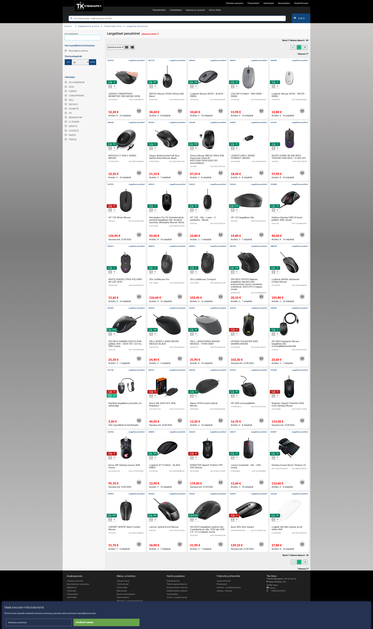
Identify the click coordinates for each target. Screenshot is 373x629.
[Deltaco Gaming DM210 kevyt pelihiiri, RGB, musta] (289, 212)
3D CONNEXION (77, 83)
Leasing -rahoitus (224, 591)
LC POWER (74, 122)
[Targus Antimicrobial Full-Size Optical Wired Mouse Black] (166, 150)
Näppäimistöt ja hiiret (88, 26)
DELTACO (73, 104)
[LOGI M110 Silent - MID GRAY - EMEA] (248, 88)
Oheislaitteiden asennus (177, 591)
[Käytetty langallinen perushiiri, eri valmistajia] (126, 398)
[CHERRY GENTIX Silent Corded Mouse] (126, 522)
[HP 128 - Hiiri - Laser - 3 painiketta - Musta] (207, 212)
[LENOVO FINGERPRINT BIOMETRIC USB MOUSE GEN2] (126, 88)
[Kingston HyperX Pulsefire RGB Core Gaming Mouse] (289, 398)
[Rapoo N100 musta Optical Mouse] (207, 398)
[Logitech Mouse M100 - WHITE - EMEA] (289, 88)
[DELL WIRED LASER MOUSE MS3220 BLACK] (166, 336)
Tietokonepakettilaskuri (177, 584)
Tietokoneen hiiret (113, 26)
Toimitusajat (122, 587)
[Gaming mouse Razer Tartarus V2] (289, 460)
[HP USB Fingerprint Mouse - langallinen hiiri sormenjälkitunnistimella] (289, 336)
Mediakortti (72, 587)
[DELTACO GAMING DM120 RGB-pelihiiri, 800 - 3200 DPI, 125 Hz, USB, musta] (126, 336)
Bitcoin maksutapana (126, 594)
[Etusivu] (88, 5)
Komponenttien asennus (177, 587)
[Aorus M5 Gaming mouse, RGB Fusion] (126, 460)
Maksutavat (122, 591)
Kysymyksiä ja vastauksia (78, 584)
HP (70, 113)
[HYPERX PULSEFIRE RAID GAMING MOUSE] (248, 336)
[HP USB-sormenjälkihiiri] (248, 398)
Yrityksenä (71, 591)
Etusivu (68, 26)
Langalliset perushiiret (137, 26)
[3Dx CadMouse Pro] (166, 274)
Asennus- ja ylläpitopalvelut (229, 587)
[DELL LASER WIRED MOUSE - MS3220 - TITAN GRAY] (207, 336)
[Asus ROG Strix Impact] (248, 522)
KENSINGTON (75, 118)
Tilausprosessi (123, 581)
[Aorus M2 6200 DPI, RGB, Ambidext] (166, 398)
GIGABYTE (74, 109)
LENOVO (73, 126)
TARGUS (73, 140)
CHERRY (73, 91)
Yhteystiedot (72, 594)
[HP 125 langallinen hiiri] (248, 212)
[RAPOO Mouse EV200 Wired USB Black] (166, 88)
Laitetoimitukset (224, 581)
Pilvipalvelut (222, 584)
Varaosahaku (172, 594)
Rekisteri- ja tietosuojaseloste (130, 601)
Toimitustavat (123, 584)
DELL (71, 100)
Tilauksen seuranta (75, 581)
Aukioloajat (72, 597)
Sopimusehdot (123, 597)
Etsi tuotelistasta (71, 34)
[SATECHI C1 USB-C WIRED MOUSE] (126, 150)
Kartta (272, 588)
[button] (139, 111)
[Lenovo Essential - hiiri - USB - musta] (248, 460)
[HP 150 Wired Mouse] (126, 212)
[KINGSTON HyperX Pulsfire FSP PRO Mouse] (207, 460)
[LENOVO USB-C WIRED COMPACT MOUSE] (248, 150)
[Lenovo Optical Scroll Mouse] (166, 522)
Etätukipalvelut (173, 581)
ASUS (71, 87)
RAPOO (72, 135)
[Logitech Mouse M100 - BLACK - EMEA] (207, 88)
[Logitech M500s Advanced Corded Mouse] (289, 274)
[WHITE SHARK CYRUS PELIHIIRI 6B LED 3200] (126, 274)
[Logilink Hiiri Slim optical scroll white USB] (289, 522)
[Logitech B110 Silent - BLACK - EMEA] (166, 460)
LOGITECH (74, 131)
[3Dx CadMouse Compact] (207, 274)
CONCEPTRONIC (77, 96)
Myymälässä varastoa (78, 51)
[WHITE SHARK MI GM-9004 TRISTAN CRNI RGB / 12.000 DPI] (289, 150)
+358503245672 (277, 591)
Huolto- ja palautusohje (177, 597)
